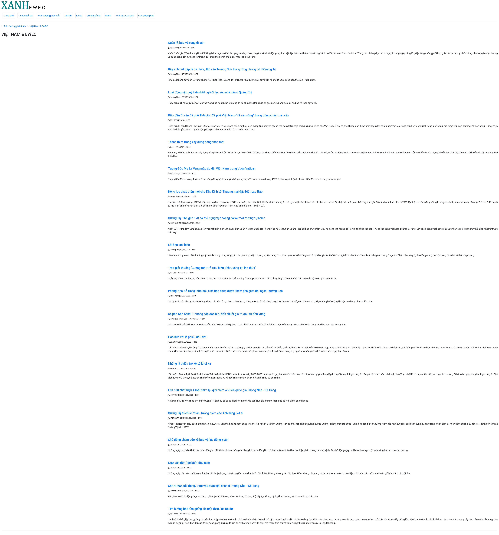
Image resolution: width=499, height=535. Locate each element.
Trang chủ (8, 15)
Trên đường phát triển (49, 15)
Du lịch (68, 15)
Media (108, 15)
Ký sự (79, 15)
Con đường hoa (146, 15)
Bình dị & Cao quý (125, 15)
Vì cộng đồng (93, 15)
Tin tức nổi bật (25, 15)
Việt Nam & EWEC (39, 26)
